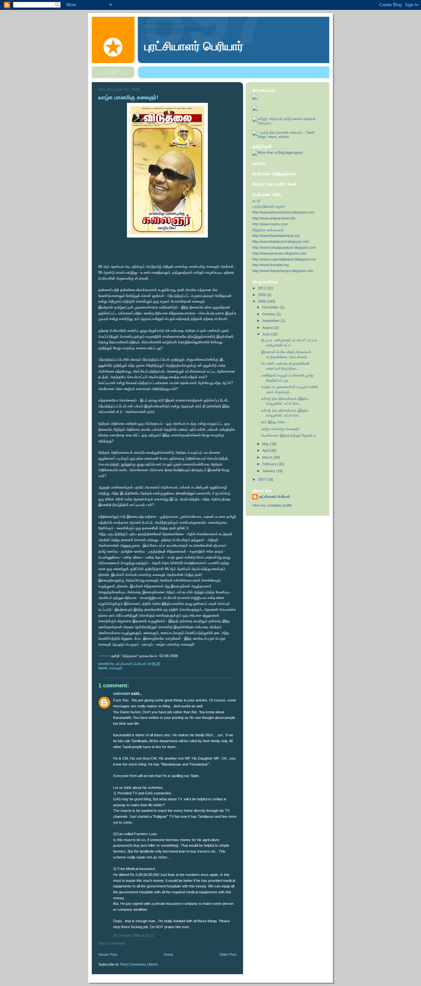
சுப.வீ (256, 201)
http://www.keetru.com (270, 224)
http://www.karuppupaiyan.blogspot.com (284, 247)
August (268, 328)
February (270, 464)
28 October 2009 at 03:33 (133, 935)
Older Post (227, 954)
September (271, 321)
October (269, 314)
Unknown (121, 693)
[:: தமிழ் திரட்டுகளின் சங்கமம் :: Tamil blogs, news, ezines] (287, 137)
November (271, 307)
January (269, 471)
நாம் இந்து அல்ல (273, 422)
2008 (262, 301)
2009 (262, 295)
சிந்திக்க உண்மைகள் (268, 230)
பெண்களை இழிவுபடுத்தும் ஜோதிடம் (288, 435)
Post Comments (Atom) (139, 964)
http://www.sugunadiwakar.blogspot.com (284, 259)
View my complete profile (272, 505)
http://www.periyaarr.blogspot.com (279, 253)
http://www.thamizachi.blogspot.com (280, 241)
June (266, 334)
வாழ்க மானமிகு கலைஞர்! (280, 429)
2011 (262, 288)
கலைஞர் (116, 668)
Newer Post (107, 954)
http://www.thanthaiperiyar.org (275, 236)
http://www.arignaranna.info (273, 218)
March (267, 457)
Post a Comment (111, 943)
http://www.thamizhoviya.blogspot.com (282, 271)
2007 (262, 479)
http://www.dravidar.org (270, 265)
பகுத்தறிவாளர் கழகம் (268, 206)
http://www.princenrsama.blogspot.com (283, 212)
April (266, 450)
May (266, 444)
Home (168, 954)
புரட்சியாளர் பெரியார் (193, 46)
